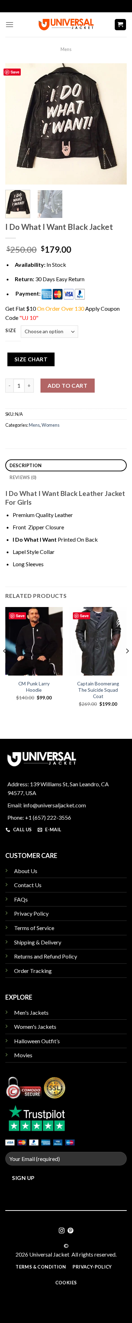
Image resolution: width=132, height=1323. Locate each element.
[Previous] (16, 124)
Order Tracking (33, 970)
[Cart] (120, 25)
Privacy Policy (31, 913)
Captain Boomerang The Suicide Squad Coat (98, 690)
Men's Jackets (31, 1012)
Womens (50, 425)
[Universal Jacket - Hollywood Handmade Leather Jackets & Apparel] (66, 24)
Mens (66, 49)
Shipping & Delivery (37, 942)
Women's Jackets (35, 1026)
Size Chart (31, 359)
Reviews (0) (23, 477)
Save (15, 72)
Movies (23, 1055)
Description (26, 465)
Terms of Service (34, 927)
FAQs (21, 899)
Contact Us (28, 885)
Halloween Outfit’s (37, 1041)
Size (10, 330)
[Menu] (9, 24)
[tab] (66, 465)
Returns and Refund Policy (45, 956)
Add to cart (67, 385)
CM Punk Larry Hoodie (34, 687)
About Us (25, 870)
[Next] (115, 124)
